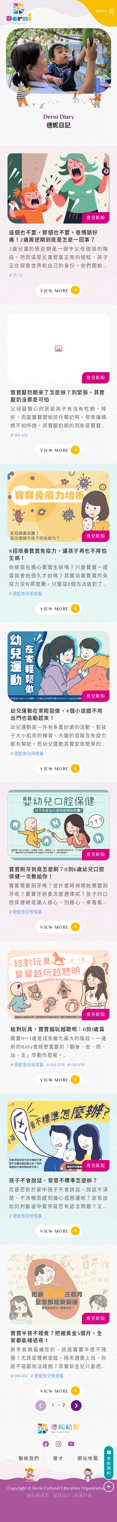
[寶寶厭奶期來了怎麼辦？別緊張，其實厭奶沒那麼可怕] (59, 348)
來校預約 (109, 1466)
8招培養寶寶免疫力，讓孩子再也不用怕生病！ (58, 555)
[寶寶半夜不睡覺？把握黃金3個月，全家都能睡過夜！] (59, 1289)
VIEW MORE (54, 291)
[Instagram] (58, 1444)
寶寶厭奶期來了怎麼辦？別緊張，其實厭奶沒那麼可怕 (57, 397)
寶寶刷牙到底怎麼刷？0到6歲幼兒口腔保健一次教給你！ (56, 873)
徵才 (58, 1458)
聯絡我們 (29, 1458)
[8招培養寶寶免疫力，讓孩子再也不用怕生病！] (59, 506)
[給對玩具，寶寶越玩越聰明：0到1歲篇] (59, 985)
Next (76, 1405)
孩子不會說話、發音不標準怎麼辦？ (53, 1181)
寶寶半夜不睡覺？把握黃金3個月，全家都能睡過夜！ (56, 1337)
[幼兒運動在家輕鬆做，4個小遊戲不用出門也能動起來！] (59, 666)
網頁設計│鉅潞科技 (72, 1495)
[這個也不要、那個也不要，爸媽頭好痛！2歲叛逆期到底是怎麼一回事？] (59, 188)
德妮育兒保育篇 (27, 594)
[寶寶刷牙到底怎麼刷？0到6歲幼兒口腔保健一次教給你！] (59, 825)
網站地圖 (87, 1458)
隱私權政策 (38, 1495)
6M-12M (57, 1065)
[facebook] (46, 1444)
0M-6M (21, 435)
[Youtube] (71, 1444)
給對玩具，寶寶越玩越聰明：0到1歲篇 (57, 1029)
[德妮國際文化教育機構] (59, 1428)
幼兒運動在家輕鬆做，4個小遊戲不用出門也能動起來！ (56, 715)
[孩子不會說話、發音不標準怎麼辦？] (59, 1136)
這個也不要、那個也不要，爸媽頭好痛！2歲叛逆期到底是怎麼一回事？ (53, 237)
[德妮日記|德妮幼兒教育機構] (19, 13)
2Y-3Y (18, 276)
